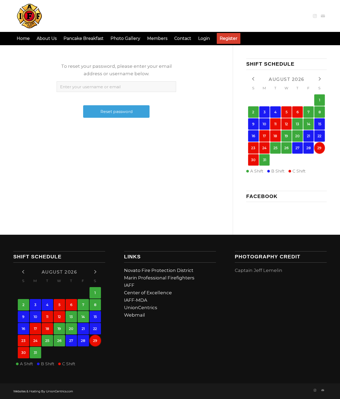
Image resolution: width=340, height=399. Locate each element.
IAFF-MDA (135, 300)
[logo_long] (60, 16)
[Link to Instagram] (315, 16)
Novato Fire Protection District (158, 270)
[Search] (323, 38)
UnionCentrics (140, 307)
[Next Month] (319, 79)
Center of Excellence (148, 292)
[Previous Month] (253, 79)
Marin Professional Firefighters (159, 277)
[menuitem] (23, 38)
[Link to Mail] (323, 16)
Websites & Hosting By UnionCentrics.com (43, 391)
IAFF (129, 285)
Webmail (134, 315)
